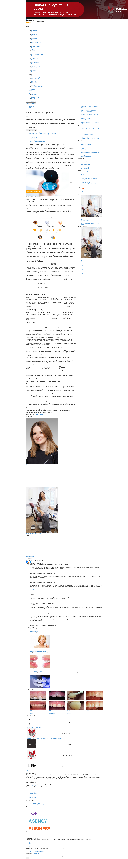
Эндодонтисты (34, 58)
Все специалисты (30, 556)
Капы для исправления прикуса (88, 134)
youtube (30, 843)
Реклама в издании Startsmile (35, 803)
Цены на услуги (32, 61)
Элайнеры (31, 107)
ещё (30, 93)
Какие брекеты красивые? (86, 156)
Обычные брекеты (85, 149)
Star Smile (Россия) (33, 137)
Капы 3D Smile (84, 119)
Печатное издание (33, 792)
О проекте (31, 789)
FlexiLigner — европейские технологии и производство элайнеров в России (89, 115)
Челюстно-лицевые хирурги (37, 54)
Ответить (32, 570)
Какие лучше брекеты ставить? (87, 147)
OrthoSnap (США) (32, 138)
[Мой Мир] (30, 562)
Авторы (30, 790)
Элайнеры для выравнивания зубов (88, 110)
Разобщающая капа (85, 168)
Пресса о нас (31, 794)
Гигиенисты (33, 55)
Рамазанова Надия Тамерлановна (33, 533)
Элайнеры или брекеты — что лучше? (89, 109)
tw (29, 846)
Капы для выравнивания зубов (87, 127)
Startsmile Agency (36, 853)
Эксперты (33, 101)
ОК (27, 858)
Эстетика (33, 41)
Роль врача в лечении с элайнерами (37, 141)
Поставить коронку (35, 63)
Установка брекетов (35, 67)
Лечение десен (34, 83)
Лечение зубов (34, 33)
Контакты (31, 798)
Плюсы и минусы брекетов (86, 144)
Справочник (34, 99)
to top (27, 854)
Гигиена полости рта (35, 78)
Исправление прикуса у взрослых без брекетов (91, 138)
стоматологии (47, 774)
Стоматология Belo (31, 749)
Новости (33, 98)
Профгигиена (34, 38)
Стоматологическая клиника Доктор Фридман (37, 770)
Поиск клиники (32, 27)
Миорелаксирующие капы (86, 167)
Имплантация (34, 31)
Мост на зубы (34, 65)
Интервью (31, 90)
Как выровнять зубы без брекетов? (88, 131)
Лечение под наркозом (36, 42)
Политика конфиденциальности (36, 850)
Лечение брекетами (85, 145)
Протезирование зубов (36, 77)
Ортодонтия (34, 34)
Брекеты (82, 148)
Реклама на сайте (32, 802)
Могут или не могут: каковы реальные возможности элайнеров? (43, 133)
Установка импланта (35, 66)
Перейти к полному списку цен (33, 772)
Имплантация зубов (35, 81)
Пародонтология (35, 35)
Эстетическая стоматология (37, 86)
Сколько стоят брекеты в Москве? (88, 181)
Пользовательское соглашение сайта (37, 851)
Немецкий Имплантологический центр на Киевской (38, 760)
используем (30, 856)
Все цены (33, 71)
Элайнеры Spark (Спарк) (86, 121)
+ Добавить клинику (31, 103)
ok (29, 845)
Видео (32, 95)
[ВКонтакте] (27, 562)
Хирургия (33, 39)
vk (29, 842)
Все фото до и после (31, 690)
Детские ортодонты (35, 51)
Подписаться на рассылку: (32, 848)
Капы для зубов (84, 165)
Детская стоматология (36, 79)
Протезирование (35, 37)
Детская (33, 29)
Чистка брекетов (84, 155)
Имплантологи (34, 53)
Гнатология (33, 89)
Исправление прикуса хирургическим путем (90, 135)
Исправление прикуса (36, 75)
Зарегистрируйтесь (39, 564)
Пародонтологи (34, 57)
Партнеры (31, 796)
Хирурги (33, 50)
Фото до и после (35, 94)
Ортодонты (33, 45)
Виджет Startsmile (32, 797)
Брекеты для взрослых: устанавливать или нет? (91, 141)
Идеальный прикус (85, 161)
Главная (30, 105)
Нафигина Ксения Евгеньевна (32, 464)
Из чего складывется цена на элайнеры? (38, 140)
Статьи (30, 74)
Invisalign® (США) (32, 136)
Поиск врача (31, 43)
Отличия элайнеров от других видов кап (37, 132)
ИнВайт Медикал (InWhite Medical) (34, 727)
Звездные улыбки (35, 97)
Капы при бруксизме (85, 164)
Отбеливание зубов (35, 69)
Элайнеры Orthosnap (85, 118)
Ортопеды (33, 47)
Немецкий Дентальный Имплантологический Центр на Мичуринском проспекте (44, 738)
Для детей (33, 70)
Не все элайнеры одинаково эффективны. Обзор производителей (43, 134)
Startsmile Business (33, 793)
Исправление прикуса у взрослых (88, 137)
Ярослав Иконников (38, 414)
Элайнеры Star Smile (85, 117)
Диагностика (34, 30)
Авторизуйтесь (30, 564)
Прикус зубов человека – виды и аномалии (90, 159)
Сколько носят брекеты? (86, 151)
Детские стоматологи (36, 46)
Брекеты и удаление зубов (86, 182)
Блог (30, 91)
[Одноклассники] (28, 562)
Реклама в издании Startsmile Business (37, 804)
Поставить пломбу (35, 62)
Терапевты (33, 49)
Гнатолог (33, 59)
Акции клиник (31, 73)
